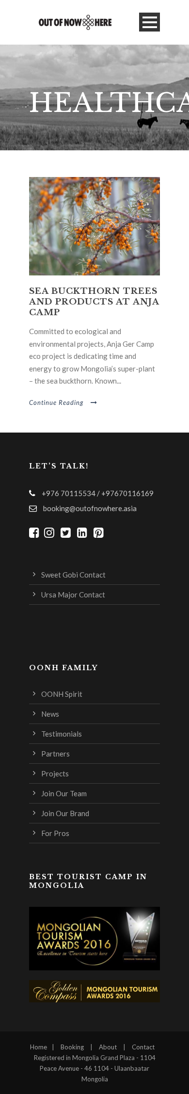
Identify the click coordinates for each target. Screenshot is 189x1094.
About (108, 1047)
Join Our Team (64, 793)
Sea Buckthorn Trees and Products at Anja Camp (94, 302)
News (50, 713)
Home (38, 1047)
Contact (143, 1047)
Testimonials (61, 733)
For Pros (55, 833)
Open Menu (149, 22)
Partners (55, 753)
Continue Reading (56, 402)
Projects (55, 773)
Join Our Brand (65, 813)
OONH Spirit (61, 694)
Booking (72, 1047)
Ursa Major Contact (73, 594)
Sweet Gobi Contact (73, 574)
